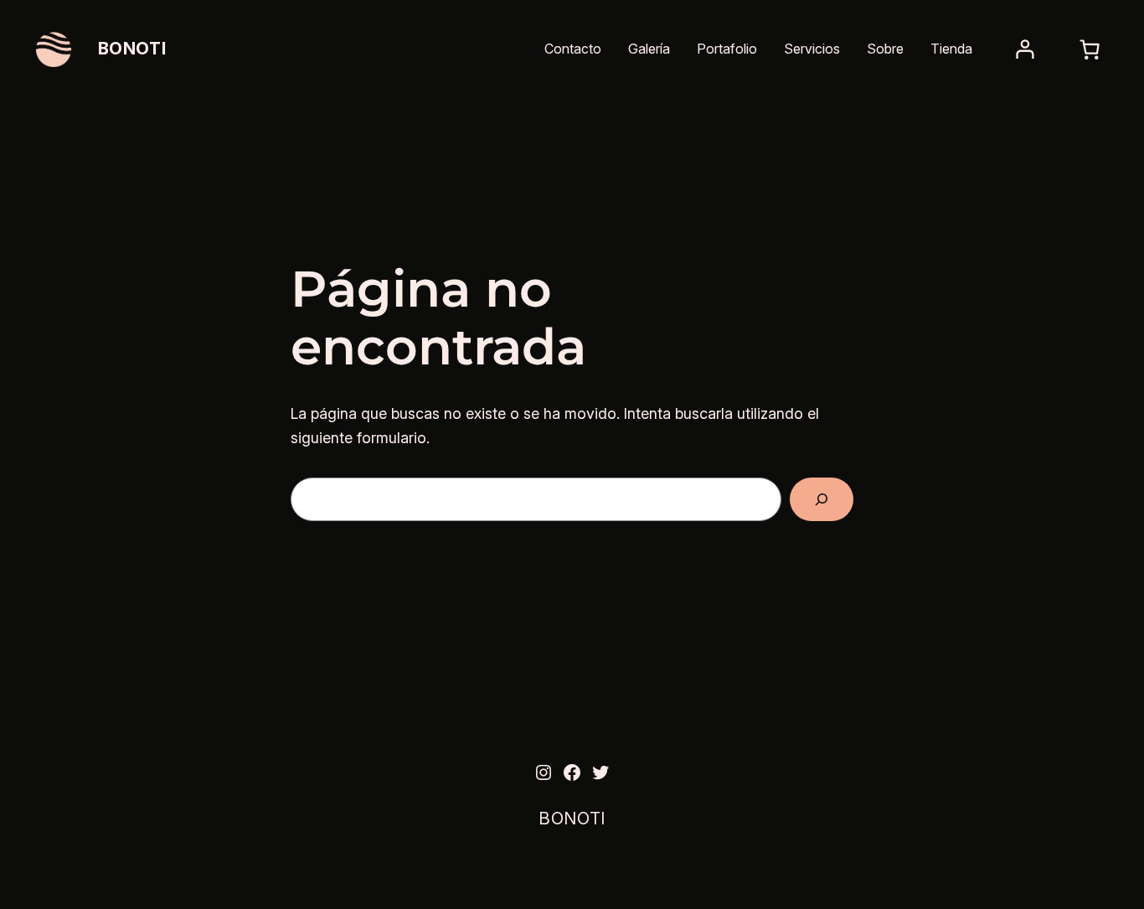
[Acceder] (1025, 49)
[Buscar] (821, 499)
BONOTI (132, 49)
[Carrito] (1089, 49)
